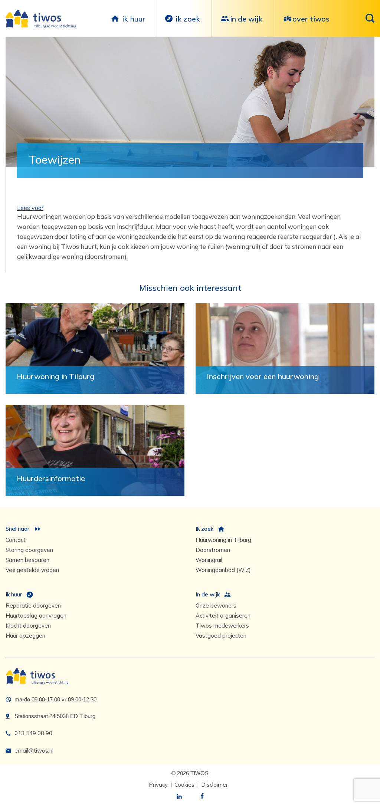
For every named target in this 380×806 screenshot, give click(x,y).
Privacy (158, 784)
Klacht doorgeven (28, 625)
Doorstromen (213, 549)
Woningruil (209, 559)
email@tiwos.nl (33, 750)
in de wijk (246, 18)
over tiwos (311, 18)
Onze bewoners (216, 605)
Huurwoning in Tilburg (223, 539)
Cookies (184, 784)
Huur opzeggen (25, 635)
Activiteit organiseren (223, 615)
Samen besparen (27, 559)
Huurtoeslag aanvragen (36, 615)
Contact (16, 539)
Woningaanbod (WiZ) (223, 569)
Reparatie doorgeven (33, 605)
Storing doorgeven (29, 549)
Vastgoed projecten (221, 635)
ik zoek (188, 18)
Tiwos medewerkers (222, 625)
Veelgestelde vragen (32, 569)
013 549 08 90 (33, 733)
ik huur (133, 18)
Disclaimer (214, 784)
